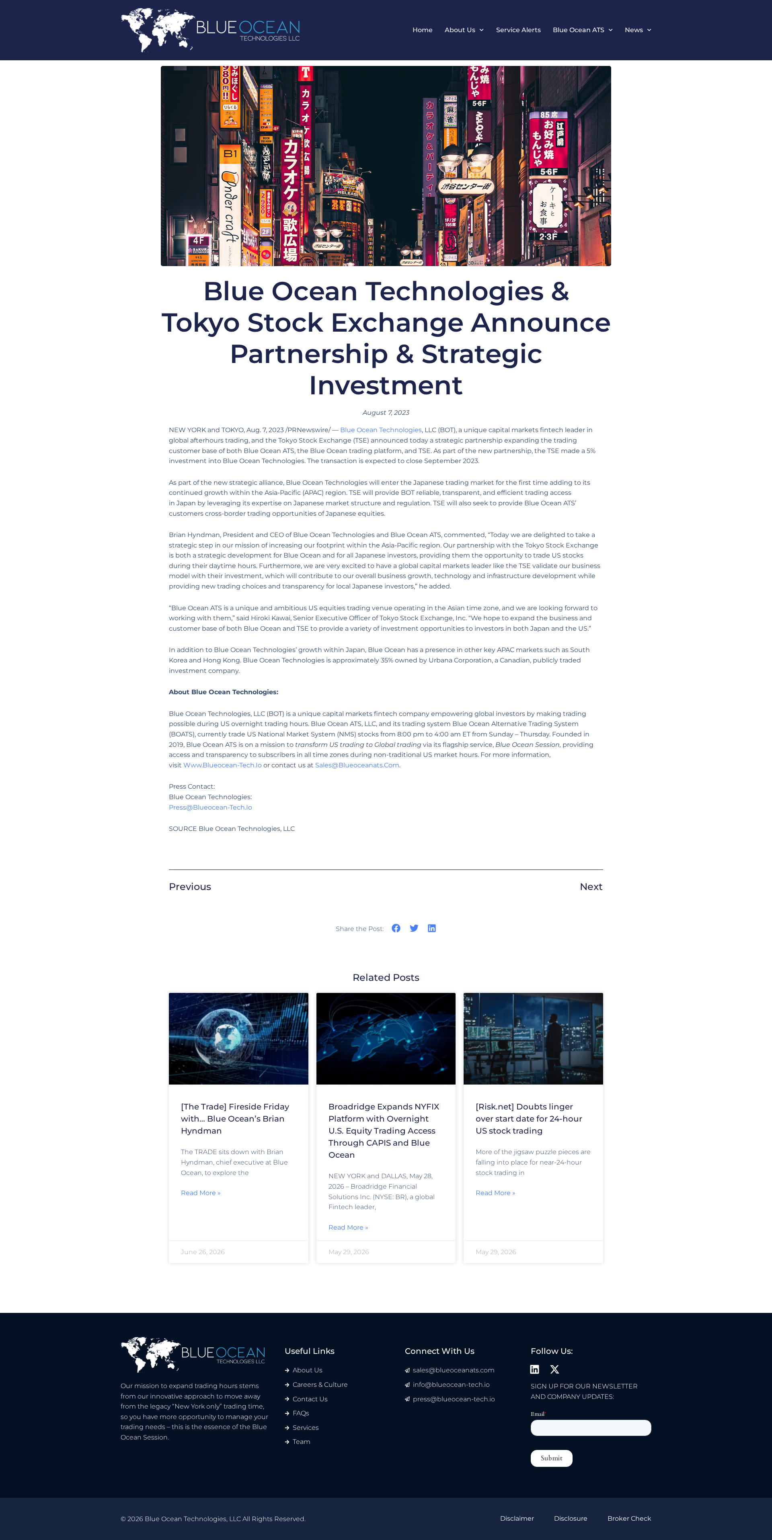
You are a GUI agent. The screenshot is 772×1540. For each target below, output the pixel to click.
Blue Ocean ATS (578, 30)
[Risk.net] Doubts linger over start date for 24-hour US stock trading (529, 1119)
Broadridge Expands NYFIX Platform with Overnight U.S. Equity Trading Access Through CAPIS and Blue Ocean (384, 1131)
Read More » (201, 1193)
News (634, 30)
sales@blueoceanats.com (357, 765)
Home (423, 30)
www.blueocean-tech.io (222, 765)
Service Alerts (518, 30)
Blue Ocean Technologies (381, 430)
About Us (460, 30)
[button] (396, 928)
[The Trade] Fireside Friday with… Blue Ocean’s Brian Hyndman (235, 1119)
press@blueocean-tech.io (210, 807)
